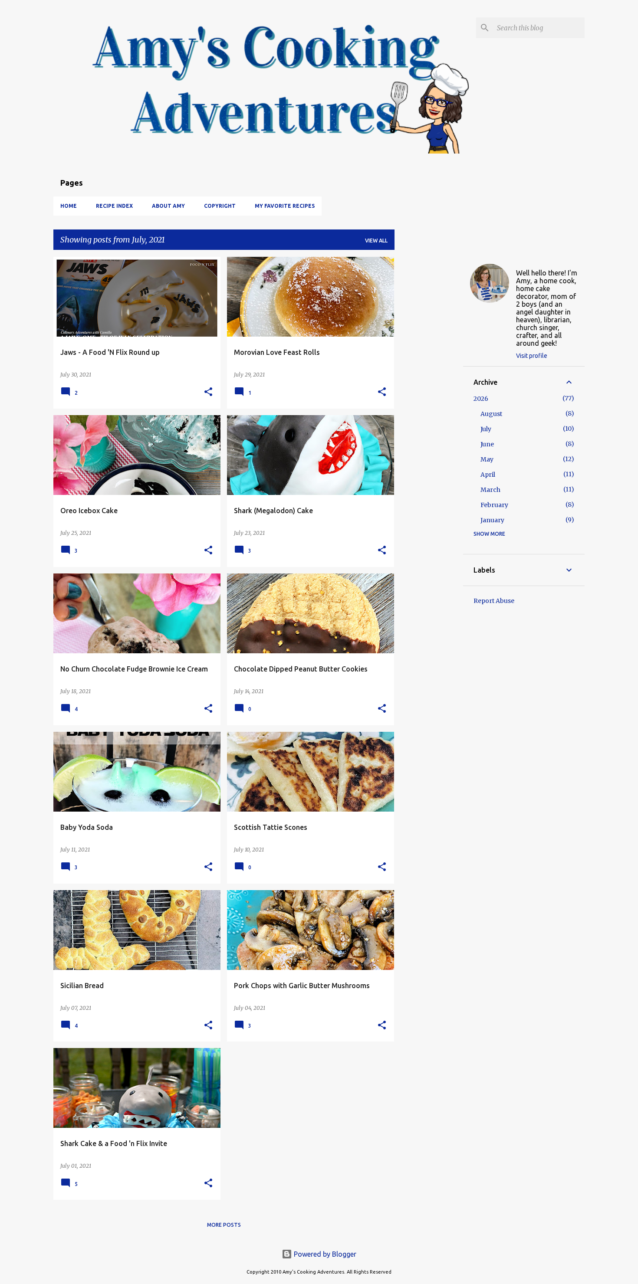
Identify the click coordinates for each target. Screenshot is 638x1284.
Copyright (220, 206)
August (491, 414)
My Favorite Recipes (285, 206)
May (486, 459)
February (494, 505)
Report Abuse (494, 601)
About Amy (168, 206)
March (490, 490)
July (485, 429)
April (487, 474)
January (492, 520)
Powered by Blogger (324, 1254)
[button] (208, 392)
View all (376, 240)
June (487, 444)
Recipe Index (114, 206)
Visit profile (531, 355)
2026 (481, 399)
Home (68, 206)
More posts (224, 1225)
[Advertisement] (429, 387)
